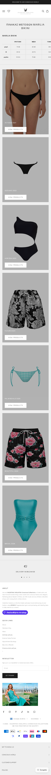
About (4, 625)
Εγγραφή (10, 675)
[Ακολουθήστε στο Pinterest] (16, 712)
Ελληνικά (35, 719)
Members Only (6, 628)
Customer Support (25, 762)
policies (25, 770)
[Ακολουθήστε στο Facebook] (3, 712)
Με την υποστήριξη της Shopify (25, 726)
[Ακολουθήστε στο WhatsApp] (34, 712)
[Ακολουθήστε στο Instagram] (10, 712)
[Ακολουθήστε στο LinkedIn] (28, 712)
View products (15, 129)
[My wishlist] (8, 10)
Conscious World (25, 755)
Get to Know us (25, 747)
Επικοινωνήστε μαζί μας (9, 648)
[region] (25, 569)
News (4, 631)
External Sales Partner (9, 638)
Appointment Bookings (9, 641)
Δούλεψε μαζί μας (7, 635)
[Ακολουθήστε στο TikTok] (22, 712)
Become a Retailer (8, 645)
